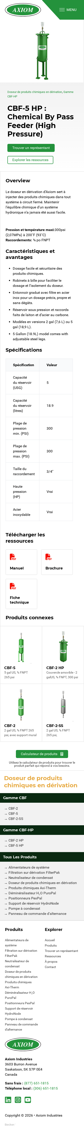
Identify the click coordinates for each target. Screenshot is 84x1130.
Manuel (17, 568)
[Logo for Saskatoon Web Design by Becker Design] (10, 1124)
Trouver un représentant (31, 148)
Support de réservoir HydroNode (34, 903)
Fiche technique (19, 600)
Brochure (54, 568)
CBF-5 (13, 813)
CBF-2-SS (16, 819)
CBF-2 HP (16, 840)
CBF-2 (13, 808)
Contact (50, 967)
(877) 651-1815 (36, 1083)
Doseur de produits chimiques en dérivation (34, 92)
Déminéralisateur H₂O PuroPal (32, 893)
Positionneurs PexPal (25, 898)
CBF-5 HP (16, 845)
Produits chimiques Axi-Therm (32, 888)
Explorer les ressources (30, 160)
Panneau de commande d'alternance (37, 914)
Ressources (53, 956)
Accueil (50, 940)
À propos (51, 961)
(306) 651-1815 (45, 1088)
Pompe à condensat (24, 908)
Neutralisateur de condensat (31, 878)
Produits (51, 945)
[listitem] (42, 51)
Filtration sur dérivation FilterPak (34, 872)
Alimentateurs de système (29, 867)
